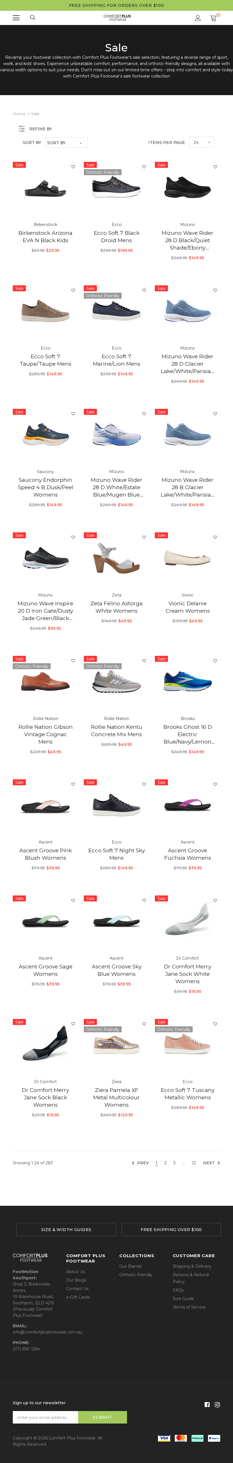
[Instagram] (216, 1404)
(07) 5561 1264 (26, 1348)
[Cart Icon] (213, 17)
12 (194, 1162)
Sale (35, 113)
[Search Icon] (33, 18)
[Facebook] (206, 1404)
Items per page (166, 142)
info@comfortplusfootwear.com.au (47, 1332)
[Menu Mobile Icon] (16, 17)
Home (19, 113)
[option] (63, 1229)
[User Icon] (198, 18)
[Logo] (117, 17)
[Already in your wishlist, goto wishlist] (73, 167)
